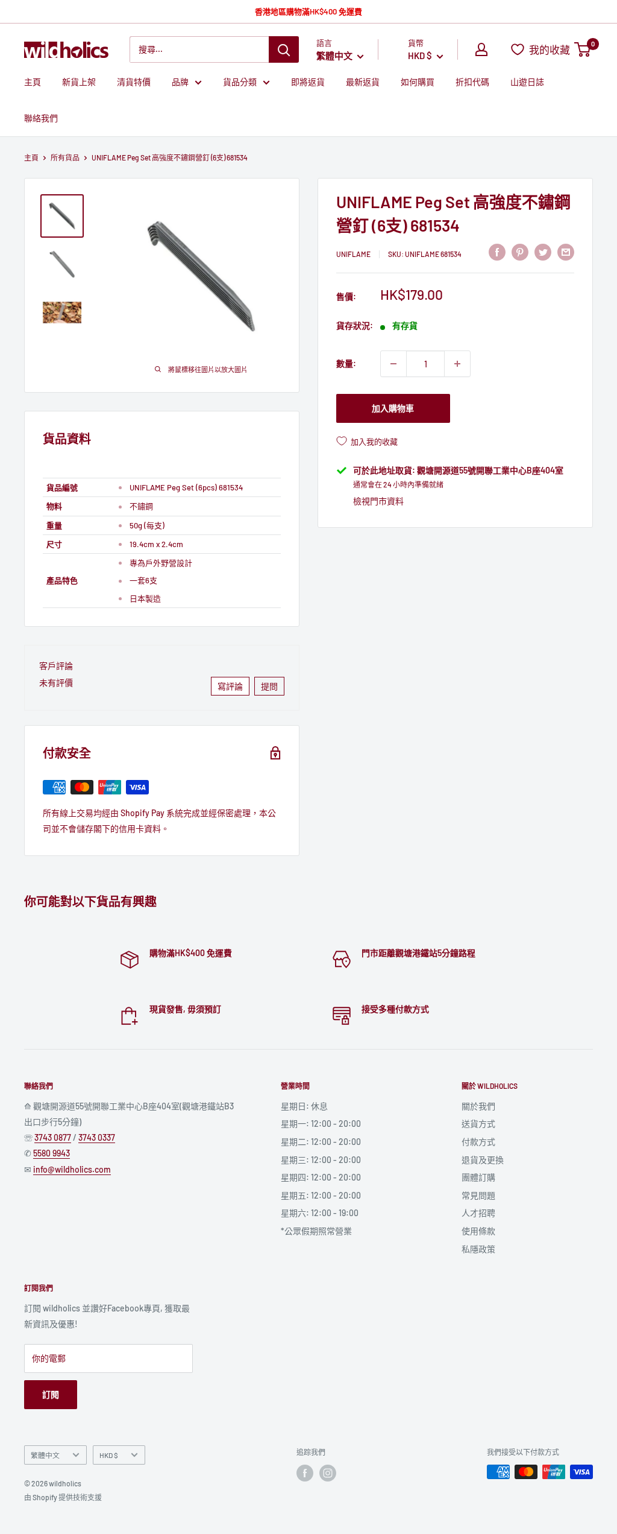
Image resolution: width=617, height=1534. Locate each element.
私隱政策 (478, 1249)
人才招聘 (478, 1213)
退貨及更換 (483, 1160)
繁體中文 (45, 1455)
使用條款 (478, 1231)
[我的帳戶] (481, 49)
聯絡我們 (41, 118)
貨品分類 (240, 82)
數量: (346, 363)
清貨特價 (134, 82)
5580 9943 (51, 1153)
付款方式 (478, 1141)
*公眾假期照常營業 (316, 1231)
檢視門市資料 (378, 501)
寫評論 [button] (230, 686)
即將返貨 (308, 82)
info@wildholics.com (72, 1169)
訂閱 (50, 1394)
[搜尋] (284, 49)
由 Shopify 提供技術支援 (63, 1497)
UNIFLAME (353, 254)
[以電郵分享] (565, 252)
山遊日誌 (527, 82)
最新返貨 (363, 82)
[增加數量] (457, 363)
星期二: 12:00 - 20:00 (321, 1141)
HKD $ (108, 1455)
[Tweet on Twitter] (542, 252)
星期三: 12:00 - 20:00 (321, 1160)
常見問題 (478, 1195)
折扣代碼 (472, 82)
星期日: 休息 (304, 1106)
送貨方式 (478, 1123)
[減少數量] (393, 363)
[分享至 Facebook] (497, 252)
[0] (582, 49)
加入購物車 (393, 408)
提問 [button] (269, 686)
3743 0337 (96, 1137)
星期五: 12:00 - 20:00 (321, 1195)
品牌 (180, 82)
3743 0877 (52, 1137)
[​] (520, 252)
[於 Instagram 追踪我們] (327, 1473)
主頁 (32, 82)
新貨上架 (79, 82)
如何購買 (417, 82)
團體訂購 (478, 1177)
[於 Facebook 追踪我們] (304, 1473)
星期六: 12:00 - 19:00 (320, 1213)
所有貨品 (65, 157)
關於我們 (478, 1106)
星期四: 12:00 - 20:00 (321, 1177)
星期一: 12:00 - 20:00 (321, 1123)
